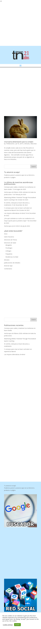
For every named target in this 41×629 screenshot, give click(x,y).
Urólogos (8, 251)
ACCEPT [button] (17, 624)
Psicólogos (9, 248)
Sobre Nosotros (9, 237)
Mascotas (34, 144)
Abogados (9, 245)
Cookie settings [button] (8, 625)
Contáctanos (8, 269)
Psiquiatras (9, 254)
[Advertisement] (20, 23)
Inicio (5, 234)
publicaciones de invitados (12, 263)
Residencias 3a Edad (12, 257)
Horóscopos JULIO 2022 (11, 226)
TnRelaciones (10, 144)
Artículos (27, 144)
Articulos (6, 260)
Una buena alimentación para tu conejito (18, 142)
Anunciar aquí (8, 266)
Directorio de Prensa (10, 240)
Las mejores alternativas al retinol (14, 213)
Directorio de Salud (10, 243)
